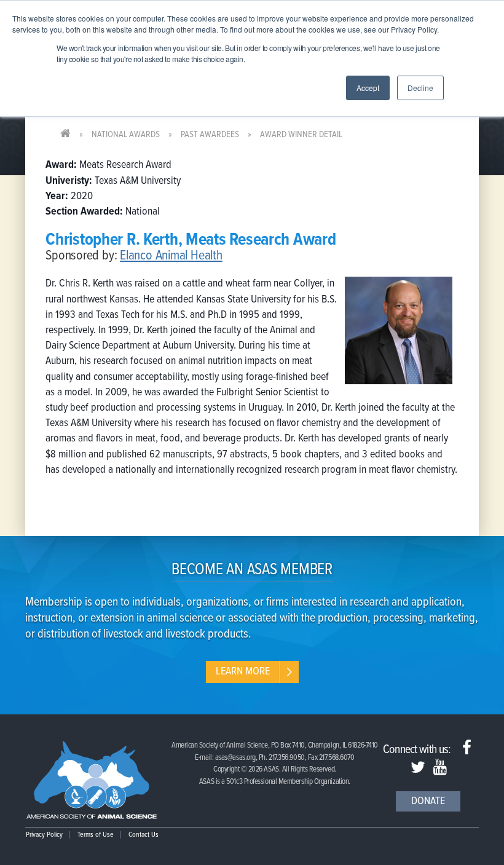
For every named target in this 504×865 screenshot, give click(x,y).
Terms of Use (95, 835)
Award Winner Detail (301, 134)
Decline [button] (420, 87)
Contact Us (143, 835)
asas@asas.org (235, 757)
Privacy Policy (44, 835)
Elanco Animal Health (171, 256)
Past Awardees (210, 134)
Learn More (243, 672)
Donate (428, 801)
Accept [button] (367, 87)
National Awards (126, 134)
